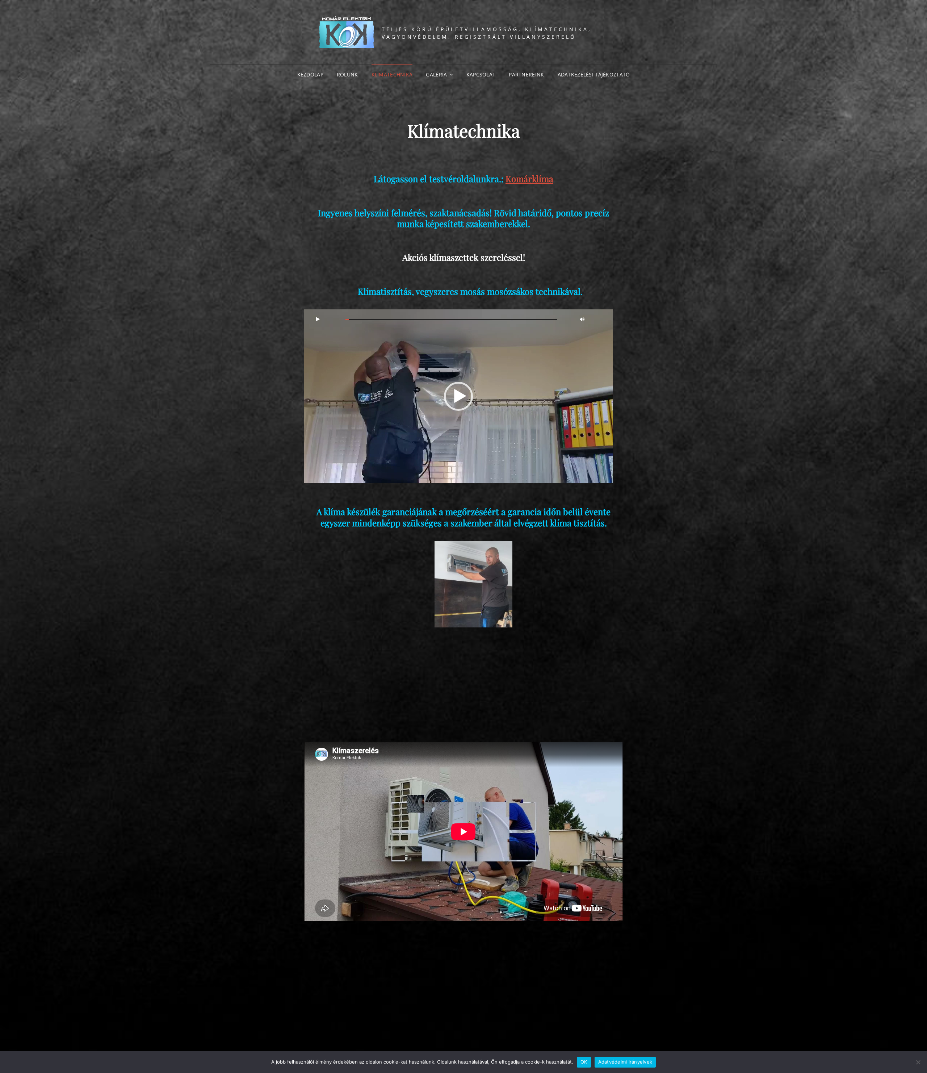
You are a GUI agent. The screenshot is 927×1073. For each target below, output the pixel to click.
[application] (458, 396)
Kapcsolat (481, 74)
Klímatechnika (392, 74)
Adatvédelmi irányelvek (625, 1062)
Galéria (436, 74)
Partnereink (526, 74)
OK (583, 1062)
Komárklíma (529, 178)
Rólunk (347, 74)
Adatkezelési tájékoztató (594, 74)
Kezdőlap (310, 74)
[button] (458, 396)
